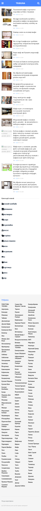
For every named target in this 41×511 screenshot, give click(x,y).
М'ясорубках (6, 418)
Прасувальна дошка (6, 350)
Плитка (30, 435)
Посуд (30, 438)
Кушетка (17, 426)
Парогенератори (7, 438)
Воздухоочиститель (21, 340)
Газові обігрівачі (20, 353)
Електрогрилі (6, 327)
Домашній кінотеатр (31, 311)
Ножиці (30, 405)
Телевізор (31, 464)
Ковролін (31, 414)
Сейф (30, 455)
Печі (3, 450)
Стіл (16, 456)
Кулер (4, 278)
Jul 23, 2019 (20, 127)
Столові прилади (33, 444)
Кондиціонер (6, 378)
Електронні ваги (7, 330)
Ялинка (30, 482)
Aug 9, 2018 (20, 14)
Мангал (30, 396)
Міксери (5, 219)
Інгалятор (5, 363)
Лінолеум (31, 423)
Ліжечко (17, 418)
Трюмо (17, 468)
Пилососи (5, 465)
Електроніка (32, 307)
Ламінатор (31, 337)
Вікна (29, 408)
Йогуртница (6, 267)
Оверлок (4, 432)
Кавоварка (5, 375)
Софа (17, 453)
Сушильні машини (4, 486)
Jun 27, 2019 (20, 57)
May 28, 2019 (20, 160)
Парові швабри (6, 447)
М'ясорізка (6, 235)
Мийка (30, 402)
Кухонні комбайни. (5, 388)
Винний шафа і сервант (19, 336)
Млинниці (5, 315)
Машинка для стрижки (6, 396)
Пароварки (5, 444)
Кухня (30, 384)
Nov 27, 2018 (20, 93)
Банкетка (18, 398)
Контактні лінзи (33, 378)
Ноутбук (30, 354)
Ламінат (30, 420)
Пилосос (5, 230)
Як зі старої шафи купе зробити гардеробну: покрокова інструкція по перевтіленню (26, 43)
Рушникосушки (6, 459)
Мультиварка (7, 214)
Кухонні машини (7, 381)
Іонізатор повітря (18, 362)
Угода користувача (7, 501)
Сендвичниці (6, 468)
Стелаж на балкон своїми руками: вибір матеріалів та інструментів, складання (26, 64)
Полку (17, 435)
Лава (16, 450)
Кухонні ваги (6, 384)
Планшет (31, 357)
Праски (17, 312)
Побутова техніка (5, 305)
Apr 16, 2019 (20, 142)
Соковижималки (7, 479)
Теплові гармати (20, 386)
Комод (17, 410)
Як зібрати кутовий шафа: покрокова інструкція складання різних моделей (25, 75)
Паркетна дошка (33, 432)
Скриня (30, 461)
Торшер (30, 467)
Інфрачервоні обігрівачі (19, 357)
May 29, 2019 (20, 191)
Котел (17, 369)
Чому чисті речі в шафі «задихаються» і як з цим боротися (22, 99)
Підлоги (30, 411)
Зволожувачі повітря (19, 316)
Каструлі (31, 441)
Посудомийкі (6, 462)
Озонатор (18, 380)
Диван (17, 404)
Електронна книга (32, 319)
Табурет (17, 462)
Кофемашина (7, 209)
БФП (29, 340)
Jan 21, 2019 (20, 178)
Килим (30, 417)
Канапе (17, 407)
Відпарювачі (6, 429)
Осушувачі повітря (5, 425)
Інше (16, 480)
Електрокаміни (19, 350)
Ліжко (17, 416)
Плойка (4, 456)
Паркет (30, 429)
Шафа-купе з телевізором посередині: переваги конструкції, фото (23, 111)
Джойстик (31, 315)
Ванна (30, 473)
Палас (30, 426)
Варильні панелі (20, 323)
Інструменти (32, 372)
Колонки (30, 329)
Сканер (30, 366)
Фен (3, 257)
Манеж (17, 429)
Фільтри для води (5, 340)
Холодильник (7, 251)
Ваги (16, 329)
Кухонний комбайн (9, 204)
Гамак (30, 369)
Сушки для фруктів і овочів (20, 305)
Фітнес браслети (33, 323)
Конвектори (18, 366)
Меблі (17, 395)
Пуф (16, 438)
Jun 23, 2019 (20, 35)
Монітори (31, 346)
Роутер (30, 363)
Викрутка (31, 375)
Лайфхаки (31, 387)
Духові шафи (6, 324)
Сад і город (32, 446)
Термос (4, 272)
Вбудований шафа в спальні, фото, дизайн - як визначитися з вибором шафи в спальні (25, 122)
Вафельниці (18, 320)
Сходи (30, 393)
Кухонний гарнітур (18, 422)
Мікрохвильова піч (6, 404)
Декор (17, 483)
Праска (4, 246)
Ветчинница (18, 332)
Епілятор (4, 333)
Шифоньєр (18, 441)
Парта (17, 432)
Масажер (4, 400)
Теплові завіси (19, 389)
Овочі (30, 449)
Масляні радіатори (18, 373)
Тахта (16, 465)
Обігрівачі (18, 377)
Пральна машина (8, 241)
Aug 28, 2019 (20, 104)
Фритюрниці (5, 347)
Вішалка (17, 474)
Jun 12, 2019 (20, 28)
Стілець (17, 459)
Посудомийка (7, 225)
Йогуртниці (5, 366)
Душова (31, 476)
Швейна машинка (4, 472)
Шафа (17, 447)
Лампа (30, 390)
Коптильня (31, 381)
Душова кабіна (20, 486)
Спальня (30, 458)
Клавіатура (31, 326)
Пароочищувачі (7, 441)
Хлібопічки (5, 357)
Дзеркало (18, 477)
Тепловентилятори (21, 383)
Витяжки (17, 343)
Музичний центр (33, 349)
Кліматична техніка (19, 346)
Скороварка (5, 476)
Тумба (17, 471)
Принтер (31, 360)
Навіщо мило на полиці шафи (24, 32)
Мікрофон (31, 343)
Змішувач (31, 479)
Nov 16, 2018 (20, 48)
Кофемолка (5, 372)
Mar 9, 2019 (20, 69)
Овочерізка (5, 435)
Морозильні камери (5, 412)
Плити (3, 453)
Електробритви (33, 304)
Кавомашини (6, 369)
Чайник (4, 262)
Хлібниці (4, 354)
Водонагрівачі (19, 392)
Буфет (17, 401)
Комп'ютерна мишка (32, 333)
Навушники (31, 351)
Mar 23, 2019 (20, 116)
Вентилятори (19, 326)
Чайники (4, 318)
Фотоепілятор (6, 344)
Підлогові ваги (6, 421)
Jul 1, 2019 (20, 80)
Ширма (17, 444)
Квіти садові (32, 452)
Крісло (17, 413)
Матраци (31, 399)
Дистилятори (6, 321)
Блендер (4, 312)
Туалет (30, 470)
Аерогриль (5, 309)
